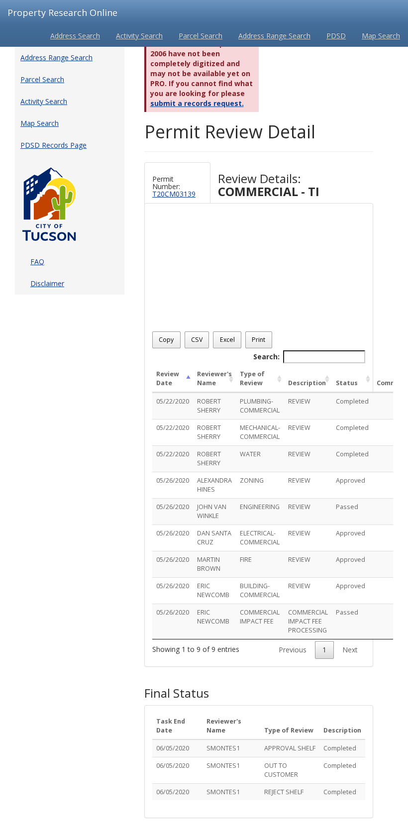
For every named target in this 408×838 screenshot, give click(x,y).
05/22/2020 (172, 401)
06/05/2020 (172, 748)
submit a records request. (197, 103)
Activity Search (139, 35)
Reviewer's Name (214, 378)
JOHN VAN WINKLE (211, 511)
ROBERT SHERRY (209, 406)
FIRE (246, 559)
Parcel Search (200, 35)
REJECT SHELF (284, 792)
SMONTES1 (223, 748)
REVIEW (299, 401)
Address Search (75, 35)
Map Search (381, 35)
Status (347, 383)
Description (307, 383)
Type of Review (252, 378)
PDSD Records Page (53, 145)
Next (350, 649)
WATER (250, 454)
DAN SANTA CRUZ (214, 537)
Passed (347, 507)
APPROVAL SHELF (289, 748)
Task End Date (170, 725)
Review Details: (268, 185)
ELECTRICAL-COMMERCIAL (260, 537)
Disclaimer (47, 283)
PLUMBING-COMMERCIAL (260, 406)
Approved (350, 480)
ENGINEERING (260, 507)
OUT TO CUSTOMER (281, 770)
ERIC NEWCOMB (213, 590)
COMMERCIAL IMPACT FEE (260, 617)
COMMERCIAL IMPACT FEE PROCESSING (308, 621)
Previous (292, 649)
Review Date (167, 378)
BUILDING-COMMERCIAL (260, 590)
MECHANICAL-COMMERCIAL (260, 432)
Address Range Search (274, 35)
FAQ (37, 261)
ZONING (252, 480)
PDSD (336, 35)
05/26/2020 (172, 480)
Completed (352, 401)
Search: (266, 356)
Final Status (176, 693)
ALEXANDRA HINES (214, 485)
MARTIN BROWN (208, 564)
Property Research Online (62, 12)
